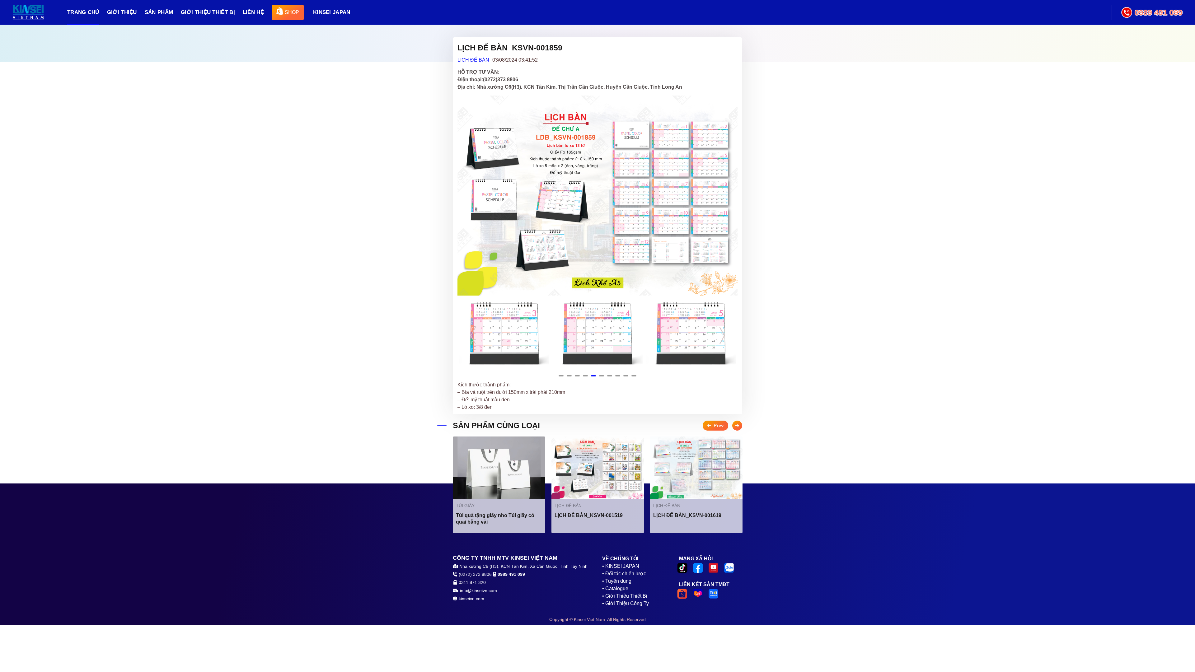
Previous (473, 336)
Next (722, 336)
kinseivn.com (471, 598)
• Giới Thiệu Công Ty (625, 603)
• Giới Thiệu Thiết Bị (624, 596)
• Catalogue (615, 588)
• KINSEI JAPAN (620, 566)
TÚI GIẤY (465, 505)
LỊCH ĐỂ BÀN (473, 60)
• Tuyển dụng (616, 581)
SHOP (292, 12)
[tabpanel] (504, 333)
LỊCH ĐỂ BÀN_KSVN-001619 (687, 515)
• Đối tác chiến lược (624, 573)
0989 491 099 (1159, 12)
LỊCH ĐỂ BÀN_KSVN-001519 (589, 515)
